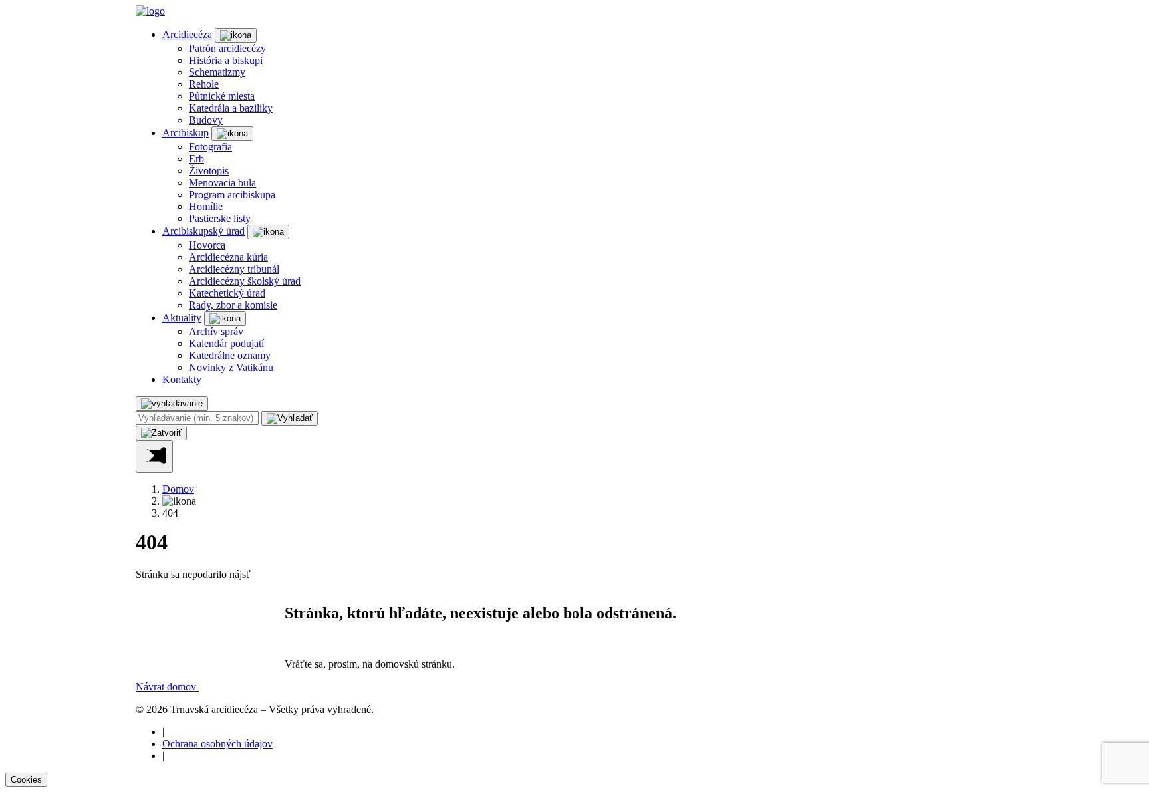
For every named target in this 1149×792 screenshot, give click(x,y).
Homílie (206, 206)
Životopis (209, 170)
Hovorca (207, 245)
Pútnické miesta (222, 96)
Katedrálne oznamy (230, 355)
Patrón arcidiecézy (227, 48)
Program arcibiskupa (232, 194)
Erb (196, 158)
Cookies (26, 780)
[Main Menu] (154, 456)
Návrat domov (167, 686)
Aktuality (181, 317)
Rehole (204, 84)
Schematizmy (217, 72)
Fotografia (210, 146)
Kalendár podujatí (226, 343)
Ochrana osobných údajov (217, 743)
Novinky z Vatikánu (231, 367)
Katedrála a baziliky (231, 108)
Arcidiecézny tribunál (234, 269)
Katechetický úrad (227, 293)
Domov (178, 489)
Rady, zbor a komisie (233, 305)
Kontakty (181, 379)
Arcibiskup (185, 132)
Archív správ (216, 331)
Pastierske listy (220, 218)
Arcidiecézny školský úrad (245, 281)
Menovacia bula (222, 182)
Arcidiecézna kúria (228, 257)
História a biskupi (226, 60)
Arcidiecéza (187, 34)
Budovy (206, 120)
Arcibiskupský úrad (203, 231)
